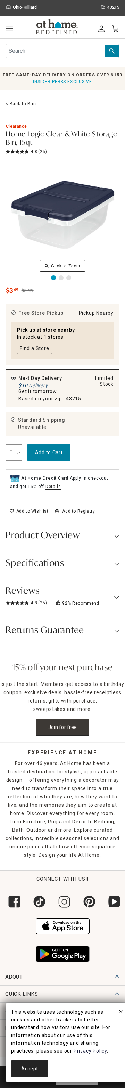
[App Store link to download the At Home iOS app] (63, 925)
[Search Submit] (112, 51)
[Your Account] (101, 29)
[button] (57, 27)
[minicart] (115, 29)
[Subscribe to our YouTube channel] (112, 901)
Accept (29, 1068)
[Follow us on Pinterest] (87, 901)
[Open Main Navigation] (9, 29)
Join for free (62, 727)
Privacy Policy (90, 1051)
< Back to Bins (21, 103)
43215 (73, 398)
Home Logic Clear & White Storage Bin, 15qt (61, 139)
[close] (121, 1012)
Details (53, 486)
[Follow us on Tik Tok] (37, 901)
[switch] (29, 511)
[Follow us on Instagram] (62, 901)
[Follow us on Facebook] (12, 901)
